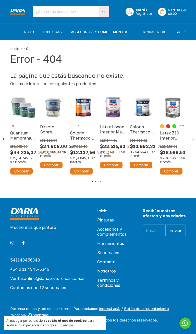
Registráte (144, 14)
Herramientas (152, 32)
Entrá (140, 10)
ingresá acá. (109, 308)
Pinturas (52, 32)
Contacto (106, 261)
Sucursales (108, 252)
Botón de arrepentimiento (146, 308)
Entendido (66, 325)
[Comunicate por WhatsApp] (185, 323)
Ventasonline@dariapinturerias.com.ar (47, 278)
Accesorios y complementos (99, 32)
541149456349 (25, 260)
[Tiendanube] (30, 316)
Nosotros (106, 271)
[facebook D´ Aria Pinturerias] (23, 242)
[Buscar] (104, 11)
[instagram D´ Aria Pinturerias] (12, 242)
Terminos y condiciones (108, 283)
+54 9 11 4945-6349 (29, 269)
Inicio (28, 32)
